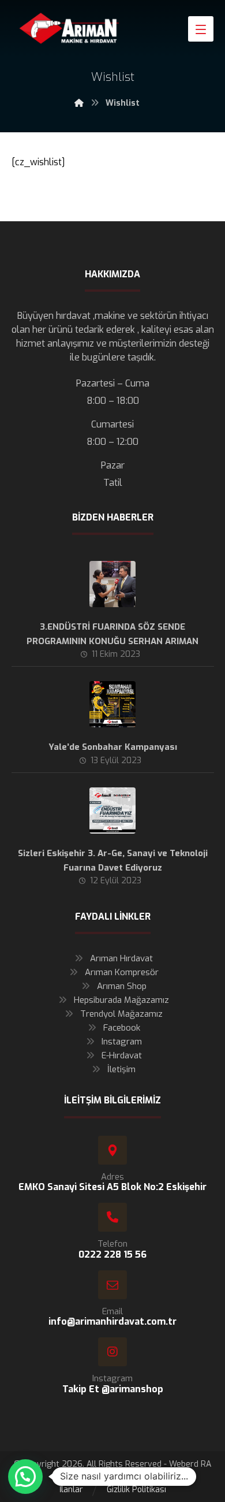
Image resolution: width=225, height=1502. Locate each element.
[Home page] (79, 103)
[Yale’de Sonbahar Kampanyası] (112, 704)
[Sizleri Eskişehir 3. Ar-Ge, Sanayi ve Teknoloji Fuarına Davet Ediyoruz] (112, 810)
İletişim (121, 1069)
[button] (25, 1476)
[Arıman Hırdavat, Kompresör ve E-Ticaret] (69, 28)
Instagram (122, 1041)
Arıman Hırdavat (121, 958)
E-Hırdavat (122, 1055)
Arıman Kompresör (122, 972)
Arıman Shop (122, 986)
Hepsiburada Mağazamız (121, 1000)
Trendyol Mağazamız (121, 1014)
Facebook (121, 1027)
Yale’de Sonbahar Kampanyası (112, 747)
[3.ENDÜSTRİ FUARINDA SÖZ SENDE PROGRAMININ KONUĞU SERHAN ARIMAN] (112, 584)
